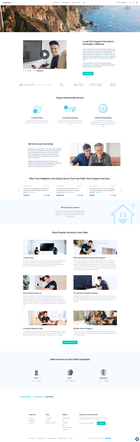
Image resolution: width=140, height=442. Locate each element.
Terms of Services (41, 438)
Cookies (70, 438)
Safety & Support (51, 438)
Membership (32, 420)
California (38, 397)
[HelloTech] (6, 2)
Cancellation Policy (61, 438)
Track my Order (66, 418)
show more (32, 192)
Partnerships (49, 418)
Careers (47, 420)
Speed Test (65, 422)
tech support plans (105, 56)
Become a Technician (51, 422)
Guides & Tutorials (66, 427)
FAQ (63, 420)
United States (25, 397)
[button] (137, 439)
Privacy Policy (32, 438)
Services (31, 418)
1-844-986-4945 (121, 2)
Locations (31, 422)
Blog (63, 425)
